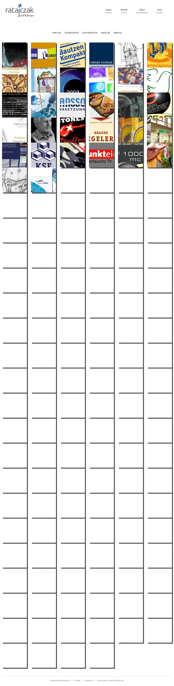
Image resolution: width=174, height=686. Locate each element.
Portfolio (108, 11)
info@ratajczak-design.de (61, 680)
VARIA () (118, 33)
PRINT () (56, 33)
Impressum (90, 680)
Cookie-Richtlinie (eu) (115, 680)
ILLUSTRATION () (89, 33)
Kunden (124, 11)
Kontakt (160, 11)
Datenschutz (102, 680)
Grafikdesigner (142, 11)
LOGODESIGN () (72, 33)
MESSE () (105, 33)
